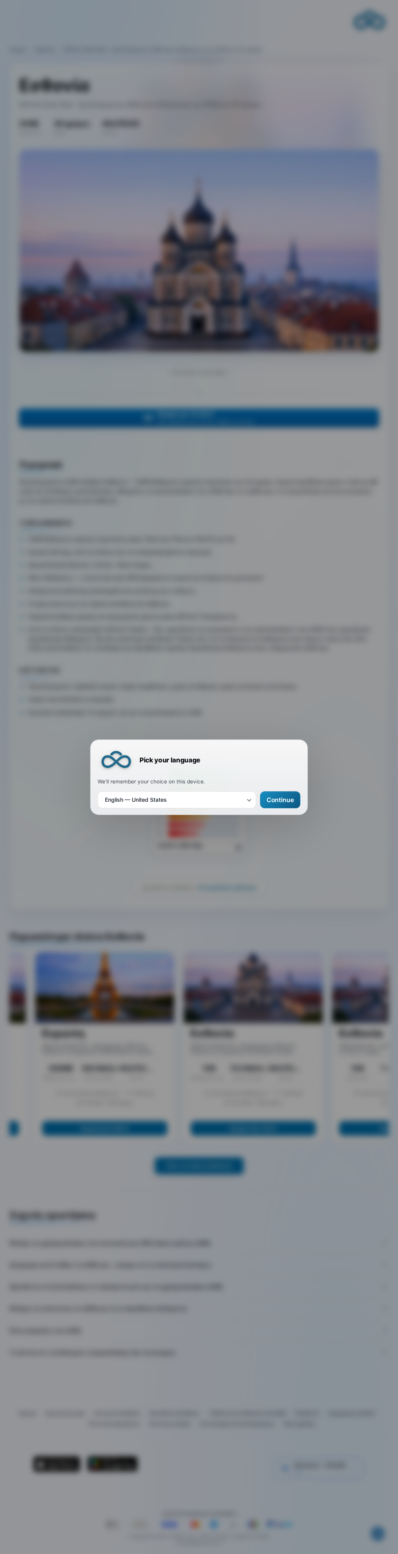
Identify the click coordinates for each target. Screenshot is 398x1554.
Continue (280, 799)
